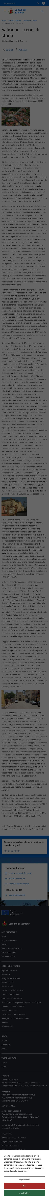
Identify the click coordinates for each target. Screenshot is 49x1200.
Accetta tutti (24, 1192)
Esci (24, 1186)
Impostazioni (24, 1179)
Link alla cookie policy (19, 1170)
